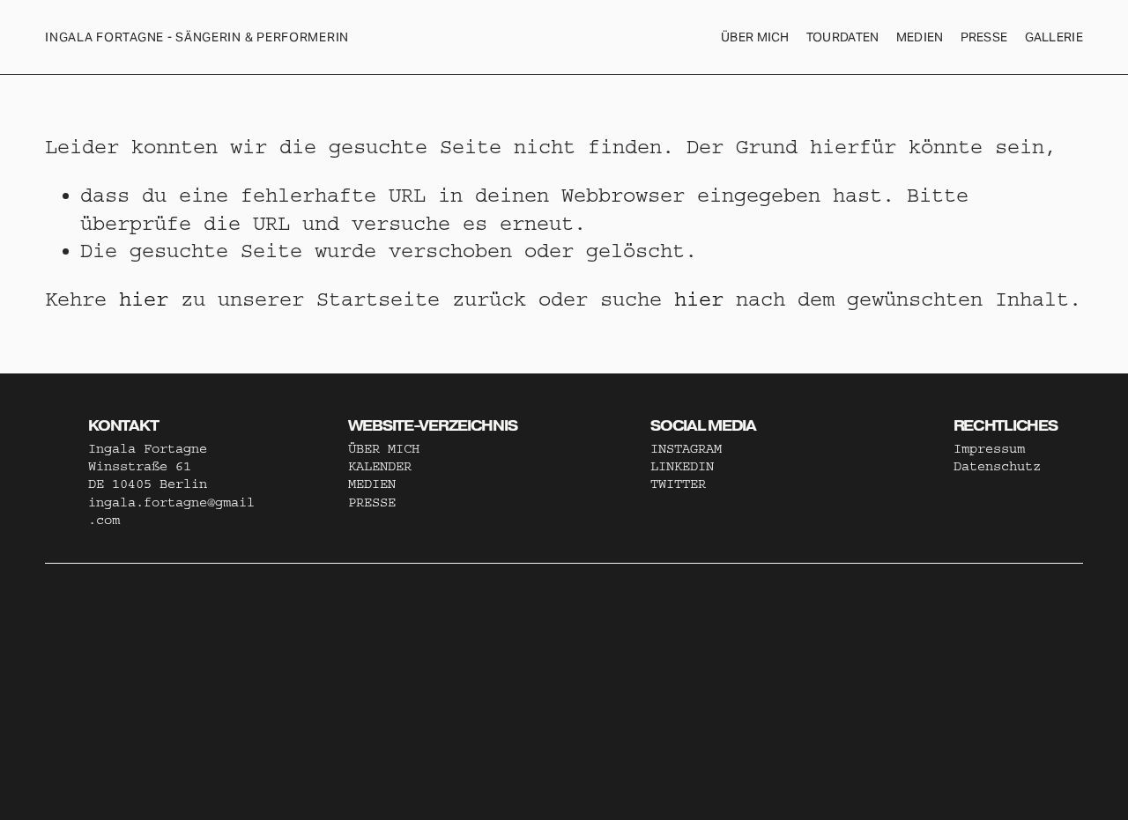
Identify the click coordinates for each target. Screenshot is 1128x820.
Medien (920, 37)
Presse (984, 37)
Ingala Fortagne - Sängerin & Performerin (197, 37)
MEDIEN (372, 483)
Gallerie (1054, 37)
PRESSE (372, 502)
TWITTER (678, 483)
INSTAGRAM (686, 448)
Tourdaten (842, 37)
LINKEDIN (682, 466)
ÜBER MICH (755, 37)
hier (143, 299)
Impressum (989, 448)
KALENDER (380, 466)
